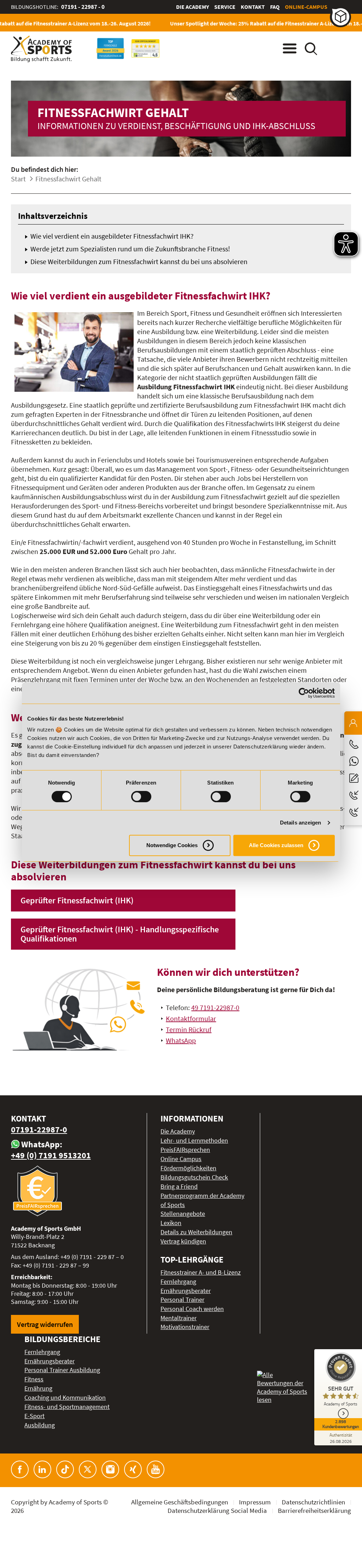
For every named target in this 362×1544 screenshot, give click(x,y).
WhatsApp (181, 1040)
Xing (133, 1469)
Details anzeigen (300, 823)
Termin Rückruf (188, 1029)
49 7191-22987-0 (215, 1007)
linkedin (42, 1469)
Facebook (20, 1469)
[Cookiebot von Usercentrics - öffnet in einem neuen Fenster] (304, 693)
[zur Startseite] (41, 49)
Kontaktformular (191, 1018)
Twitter (88, 1469)
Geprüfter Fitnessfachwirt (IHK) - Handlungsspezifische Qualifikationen (120, 934)
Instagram (110, 1469)
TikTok (65, 1469)
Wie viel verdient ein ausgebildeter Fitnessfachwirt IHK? (112, 236)
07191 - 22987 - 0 (83, 7)
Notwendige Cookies (172, 845)
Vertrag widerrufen (45, 1324)
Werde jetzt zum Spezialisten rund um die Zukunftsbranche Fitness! (130, 248)
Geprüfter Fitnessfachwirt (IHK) (77, 900)
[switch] (141, 796)
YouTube (155, 1469)
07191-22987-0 (39, 1129)
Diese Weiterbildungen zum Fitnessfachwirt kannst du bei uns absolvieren (138, 261)
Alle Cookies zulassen (276, 845)
